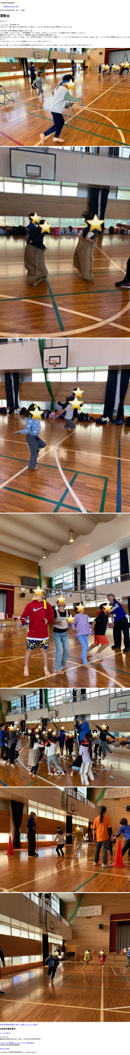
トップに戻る (5, 1033)
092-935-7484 (4, 1048)
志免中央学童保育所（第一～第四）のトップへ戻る (18, 1024)
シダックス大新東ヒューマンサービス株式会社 (17, 1043)
